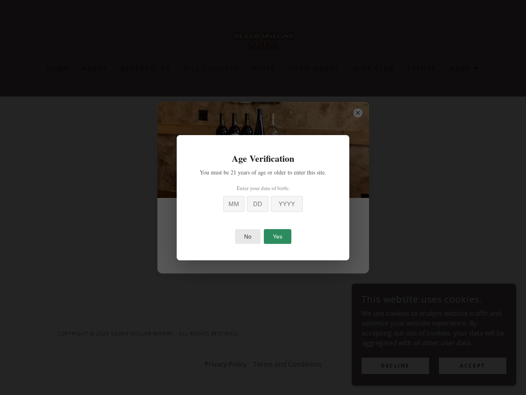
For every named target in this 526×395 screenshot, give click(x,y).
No (247, 236)
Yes (277, 236)
